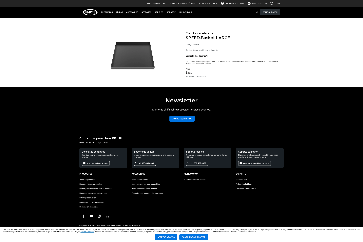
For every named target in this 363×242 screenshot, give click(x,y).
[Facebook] (83, 216)
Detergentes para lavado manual (144, 189)
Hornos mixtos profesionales (90, 184)
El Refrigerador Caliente (88, 198)
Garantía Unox (241, 180)
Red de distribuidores (244, 184)
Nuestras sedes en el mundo (194, 180)
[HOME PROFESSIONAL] (91, 12)
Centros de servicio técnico (246, 189)
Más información (87, 232)
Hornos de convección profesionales (93, 193)
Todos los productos (87, 180)
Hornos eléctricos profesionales (91, 202)
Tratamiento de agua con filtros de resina (147, 193)
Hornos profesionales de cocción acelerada (95, 189)
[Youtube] (91, 216)
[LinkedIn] (107, 216)
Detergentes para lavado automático (146, 184)
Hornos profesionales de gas (90, 207)
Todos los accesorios (140, 180)
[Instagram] (99, 216)
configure (207, 63)
